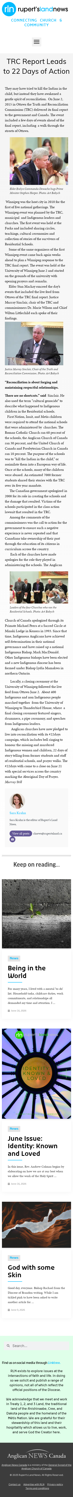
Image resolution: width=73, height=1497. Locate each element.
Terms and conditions (37, 1488)
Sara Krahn (18, 812)
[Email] (12, 839)
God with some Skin (31, 1272)
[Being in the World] (36, 947)
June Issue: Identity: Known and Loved (33, 1146)
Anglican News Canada (14, 1464)
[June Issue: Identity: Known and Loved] (36, 1117)
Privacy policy (55, 1484)
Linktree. (54, 1363)
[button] (36, 41)
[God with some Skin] (36, 1246)
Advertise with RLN (33, 1484)
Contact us (14, 1484)
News (14, 959)
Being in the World (27, 972)
